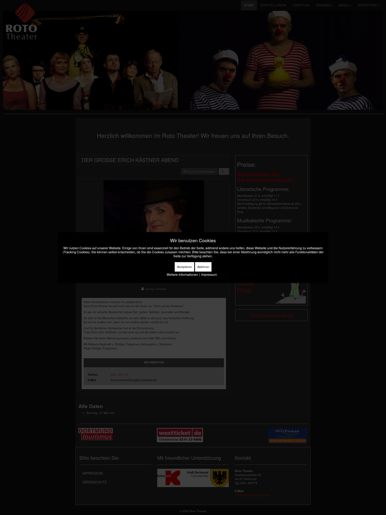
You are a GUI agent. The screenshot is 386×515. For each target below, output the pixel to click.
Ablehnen (203, 267)
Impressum (209, 274)
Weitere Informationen (182, 274)
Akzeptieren (184, 267)
